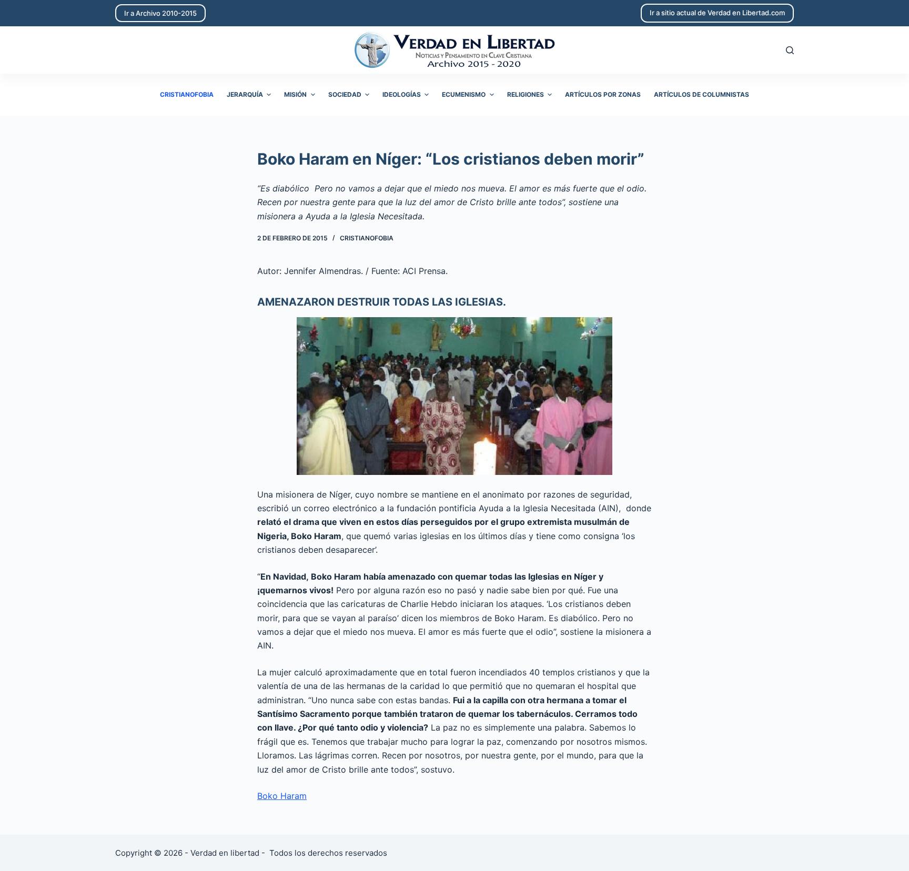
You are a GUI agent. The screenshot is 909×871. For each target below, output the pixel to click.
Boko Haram (282, 796)
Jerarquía (245, 94)
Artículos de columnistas (701, 94)
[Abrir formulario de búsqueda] (790, 50)
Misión (295, 94)
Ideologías (401, 94)
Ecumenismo (464, 94)
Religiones (525, 94)
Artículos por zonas (603, 94)
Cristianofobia (187, 94)
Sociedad (344, 94)
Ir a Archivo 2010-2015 (160, 13)
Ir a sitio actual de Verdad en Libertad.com (717, 12)
